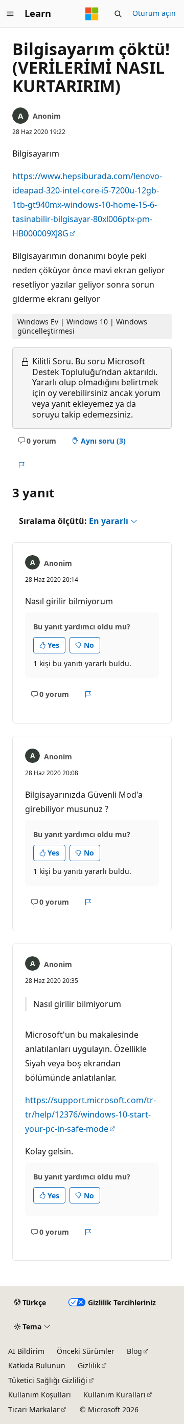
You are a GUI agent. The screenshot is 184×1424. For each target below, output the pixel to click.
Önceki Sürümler (85, 1351)
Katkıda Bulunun (36, 1365)
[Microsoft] (92, 13)
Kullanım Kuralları (114, 1394)
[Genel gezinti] (10, 14)
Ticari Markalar (34, 1409)
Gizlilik (89, 1365)
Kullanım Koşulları (39, 1394)
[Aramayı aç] (118, 14)
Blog (134, 1351)
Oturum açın (154, 13)
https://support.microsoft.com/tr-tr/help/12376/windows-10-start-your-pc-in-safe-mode (90, 1114)
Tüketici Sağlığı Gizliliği (47, 1380)
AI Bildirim (26, 1351)
